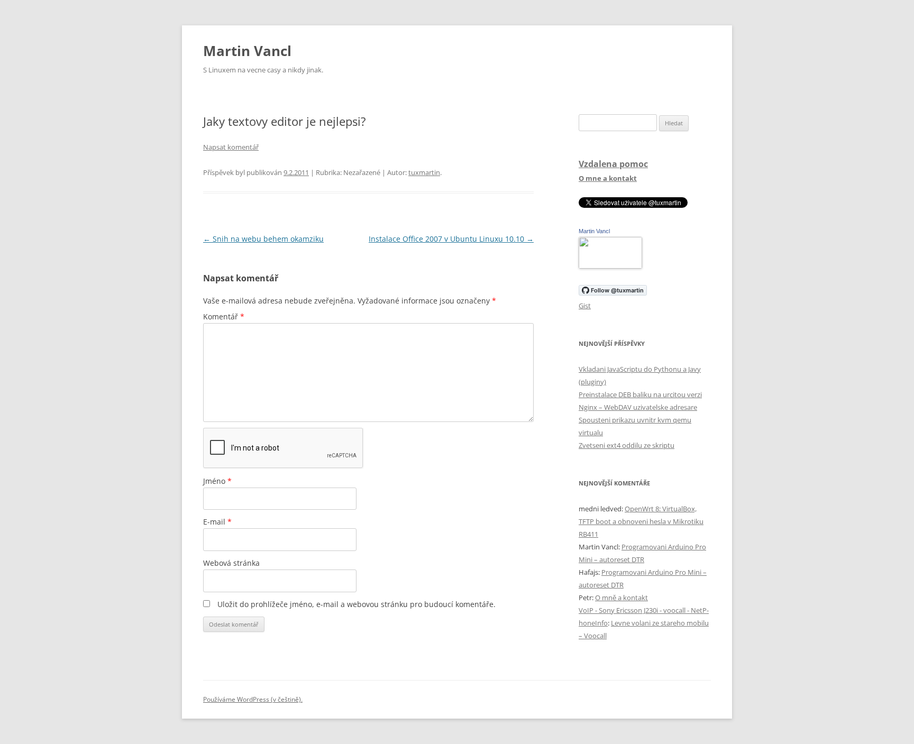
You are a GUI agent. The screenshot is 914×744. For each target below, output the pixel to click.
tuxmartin (424, 172)
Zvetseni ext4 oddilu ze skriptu (626, 445)
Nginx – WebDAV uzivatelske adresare (638, 407)
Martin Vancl (247, 50)
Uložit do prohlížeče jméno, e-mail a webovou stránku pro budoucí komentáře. (356, 604)
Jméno (217, 481)
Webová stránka (231, 563)
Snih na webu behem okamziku (263, 239)
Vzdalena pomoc (613, 164)
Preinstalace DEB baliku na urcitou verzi (640, 394)
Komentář (223, 316)
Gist (585, 305)
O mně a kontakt (621, 597)
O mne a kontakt (608, 178)
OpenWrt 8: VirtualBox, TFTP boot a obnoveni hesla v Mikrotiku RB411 (641, 521)
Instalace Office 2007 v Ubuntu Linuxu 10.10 (451, 239)
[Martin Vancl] (610, 266)
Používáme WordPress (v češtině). (253, 699)
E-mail (217, 522)
